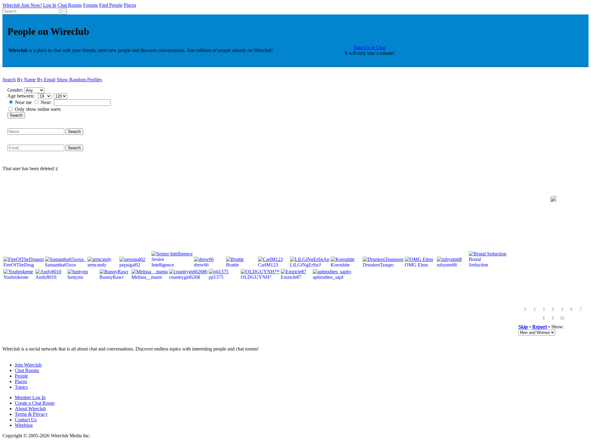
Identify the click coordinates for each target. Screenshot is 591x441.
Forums (90, 5)
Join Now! (31, 5)
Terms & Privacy (31, 414)
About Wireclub (30, 408)
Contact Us (26, 419)
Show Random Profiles (79, 79)
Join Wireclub (28, 364)
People (21, 376)
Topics (21, 387)
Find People (111, 5)
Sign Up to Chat (369, 47)
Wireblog (24, 425)
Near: (47, 102)
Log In (49, 5)
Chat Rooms (70, 5)
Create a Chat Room (34, 403)
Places (130, 5)
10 (562, 318)
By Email (46, 79)
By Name (26, 79)
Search (9, 79)
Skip (523, 326)
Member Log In (30, 397)
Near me (23, 102)
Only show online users (38, 109)
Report (539, 326)
